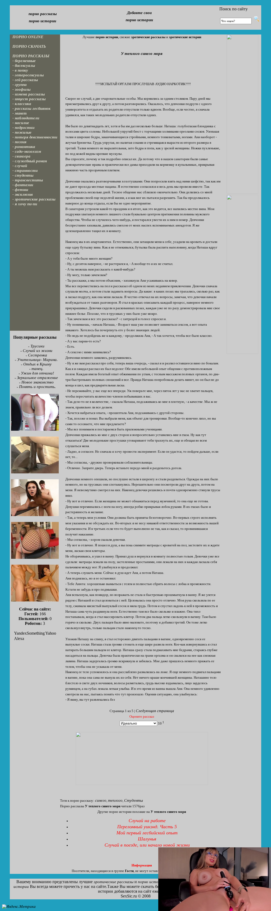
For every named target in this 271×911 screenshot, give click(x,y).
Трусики (37, 346)
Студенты (133, 800)
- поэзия (19, 142)
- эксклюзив (22, 194)
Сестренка (37, 355)
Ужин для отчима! (37, 373)
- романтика (23, 147)
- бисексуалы (23, 65)
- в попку (20, 70)
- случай (19, 166)
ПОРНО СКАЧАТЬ (29, 46)
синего (100, 800)
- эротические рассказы (33, 199)
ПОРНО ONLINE (27, 37)
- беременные (24, 61)
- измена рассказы (28, 94)
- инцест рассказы (29, 99)
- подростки (23, 127)
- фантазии (22, 185)
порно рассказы (43, 14)
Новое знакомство (37, 382)
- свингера (21, 156)
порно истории (42, 21)
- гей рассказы (25, 80)
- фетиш (20, 190)
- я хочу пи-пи (24, 204)
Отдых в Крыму (37, 364)
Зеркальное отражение (37, 378)
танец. (37, 369)
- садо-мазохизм (26, 151)
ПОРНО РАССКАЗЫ (30, 56)
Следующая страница (155, 711)
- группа (19, 84)
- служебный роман (29, 161)
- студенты (22, 175)
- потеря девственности (34, 137)
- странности (25, 170)
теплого (115, 800)
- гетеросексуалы (28, 75)
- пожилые (21, 132)
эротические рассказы (113, 882)
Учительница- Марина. (37, 360)
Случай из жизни (37, 350)
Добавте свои (139, 13)
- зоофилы (21, 89)
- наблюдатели (25, 118)
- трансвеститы (27, 180)
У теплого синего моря (141, 53)
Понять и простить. (37, 387)
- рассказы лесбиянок (31, 108)
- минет (19, 113)
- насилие (20, 123)
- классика (21, 104)
